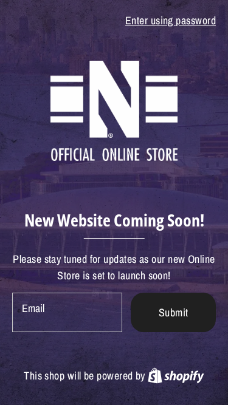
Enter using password (170, 20)
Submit (173, 312)
